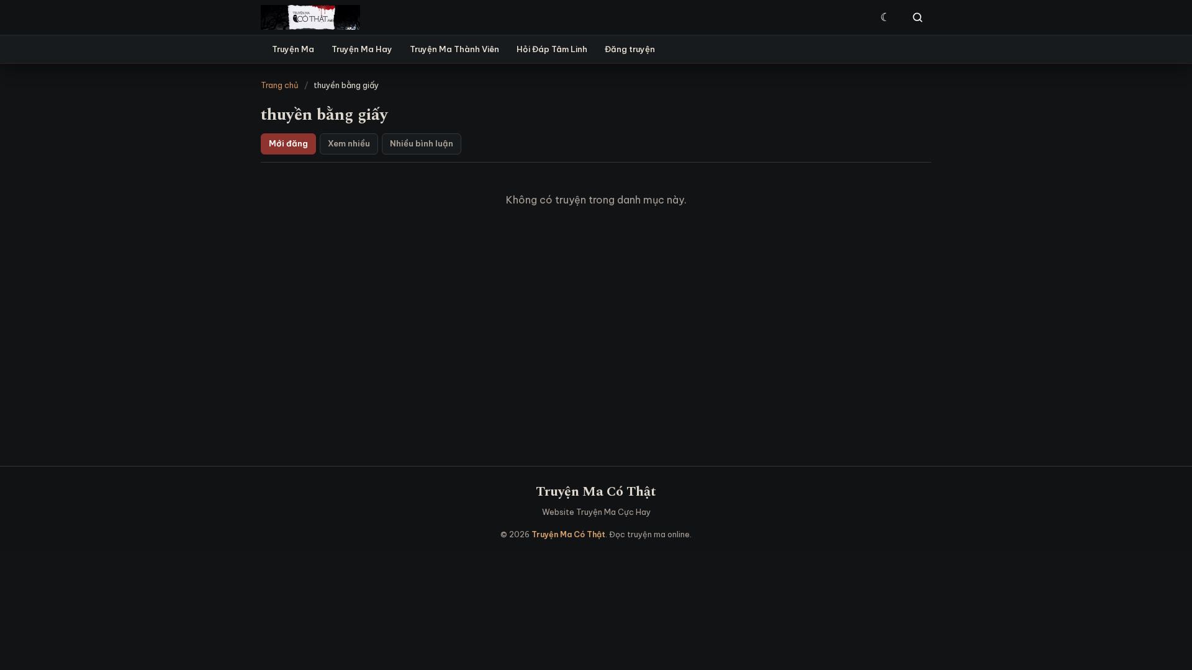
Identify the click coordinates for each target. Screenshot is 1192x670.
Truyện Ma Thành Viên (454, 49)
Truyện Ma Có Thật (596, 491)
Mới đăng (288, 143)
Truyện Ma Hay (362, 49)
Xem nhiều (349, 143)
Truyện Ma (293, 49)
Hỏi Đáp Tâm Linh (552, 49)
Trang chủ (280, 85)
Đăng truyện (630, 49)
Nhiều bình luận (421, 143)
